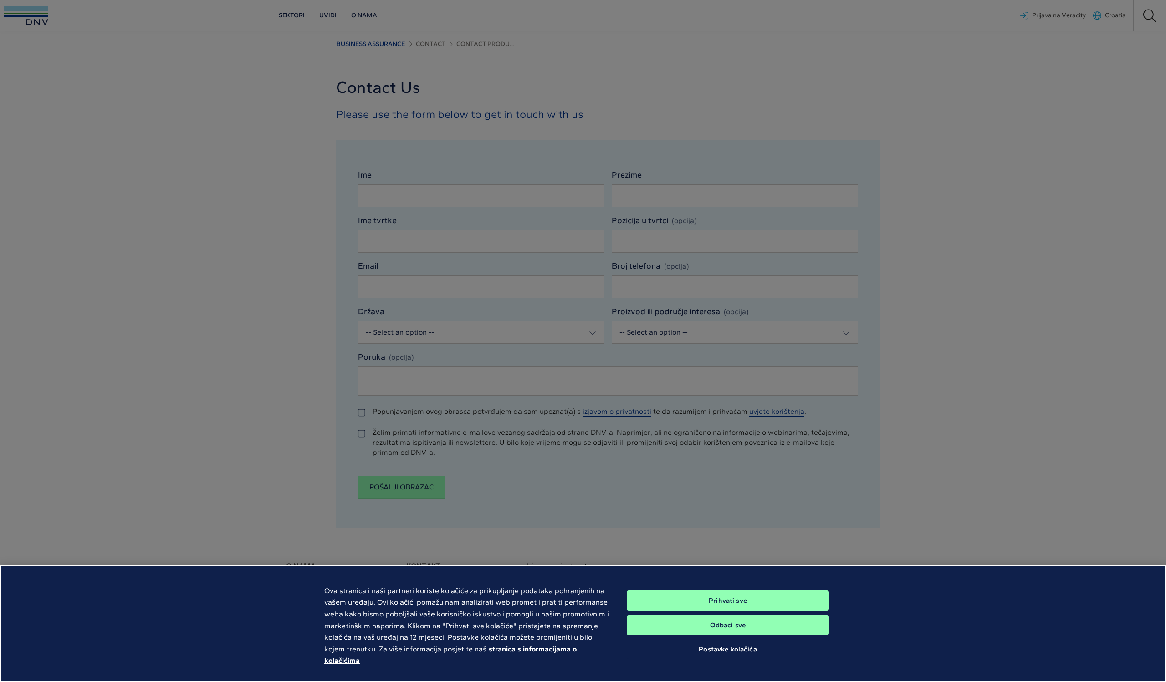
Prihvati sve (728, 600)
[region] (583, 623)
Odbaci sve (728, 625)
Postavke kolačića (728, 649)
